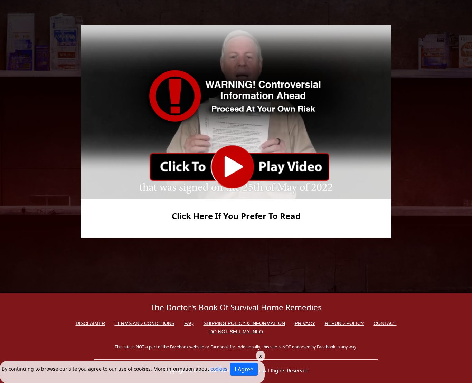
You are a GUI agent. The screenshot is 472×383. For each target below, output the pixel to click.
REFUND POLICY (344, 323)
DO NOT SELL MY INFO (236, 331)
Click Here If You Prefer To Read (236, 216)
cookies (218, 368)
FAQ (189, 323)
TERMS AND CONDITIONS (144, 323)
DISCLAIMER (90, 323)
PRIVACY (305, 323)
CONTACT (385, 323)
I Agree (244, 369)
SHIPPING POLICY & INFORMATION (244, 323)
